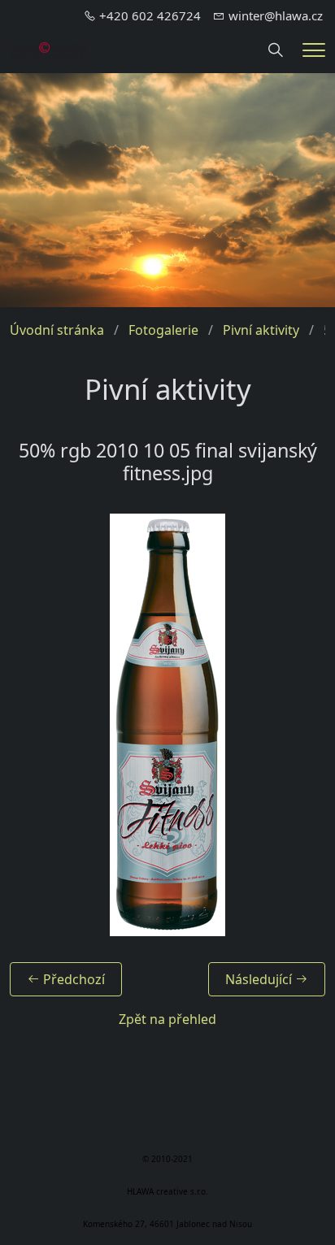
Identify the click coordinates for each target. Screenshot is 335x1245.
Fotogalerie (163, 330)
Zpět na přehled (167, 1019)
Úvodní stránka (57, 330)
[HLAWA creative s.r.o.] (49, 50)
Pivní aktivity (261, 330)
